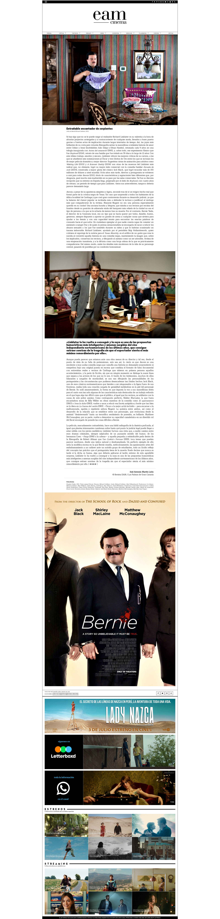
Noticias (171, 33)
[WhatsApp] (171, 693)
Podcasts (88, 33)
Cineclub (156, 33)
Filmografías (142, 33)
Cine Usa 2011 (56, 694)
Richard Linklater (72, 694)
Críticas (61, 33)
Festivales (75, 33)
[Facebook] (158, 693)
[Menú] (46, 2)
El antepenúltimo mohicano (73, 6)
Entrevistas (115, 33)
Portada (49, 33)
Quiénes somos (81, 917)
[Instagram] (167, 693)
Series (102, 33)
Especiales (129, 33)
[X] (162, 693)
